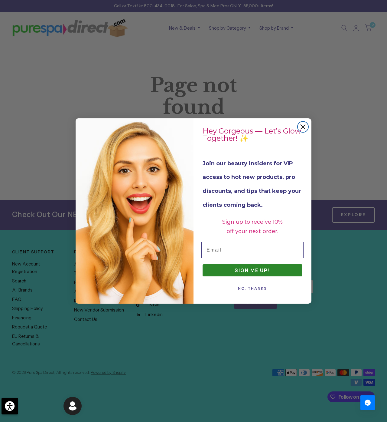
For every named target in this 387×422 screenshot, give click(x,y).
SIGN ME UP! (252, 270)
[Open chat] (367, 402)
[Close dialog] (303, 126)
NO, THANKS (252, 288)
